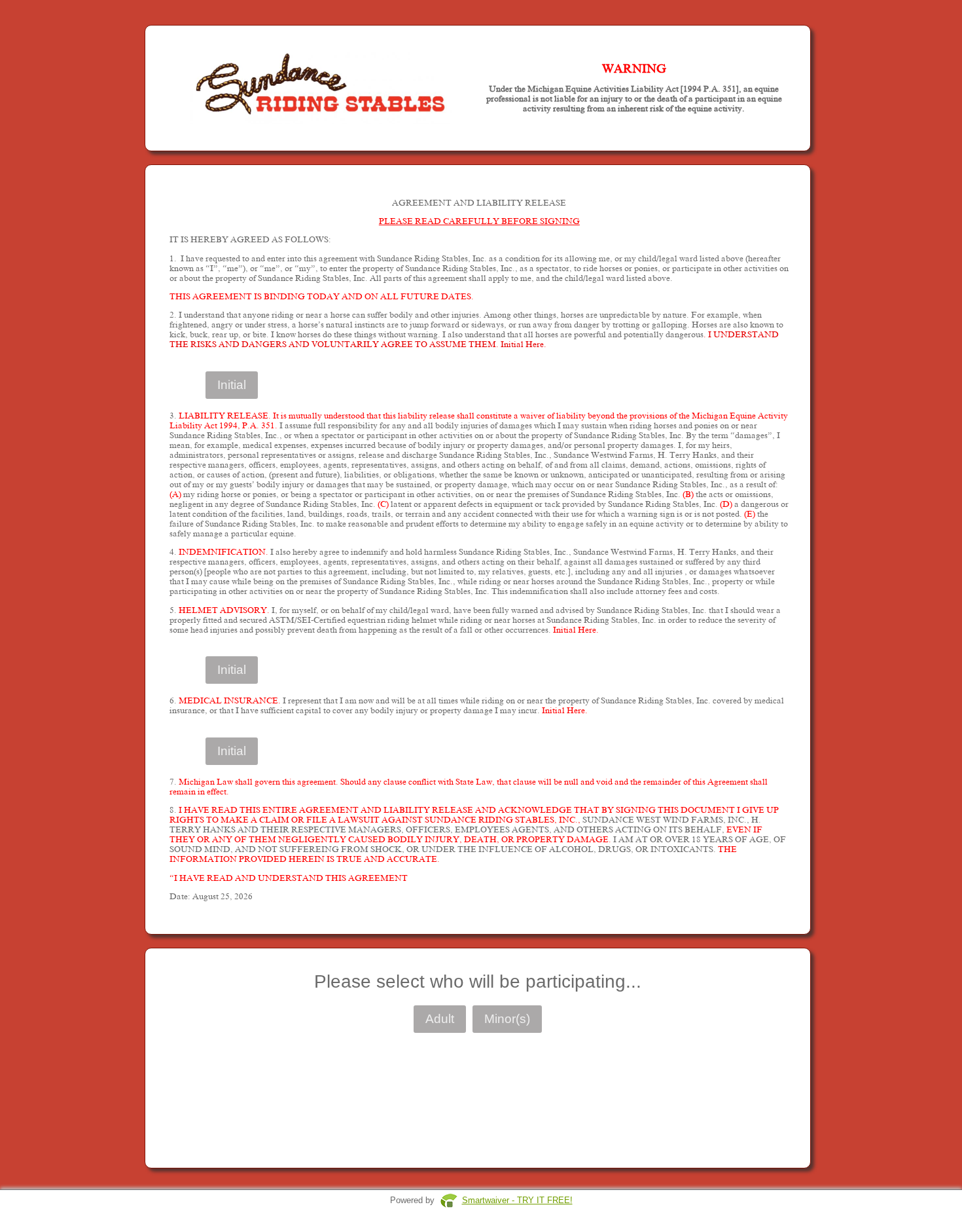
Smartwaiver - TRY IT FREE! (517, 1200)
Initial (231, 385)
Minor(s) (507, 1019)
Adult (439, 1019)
